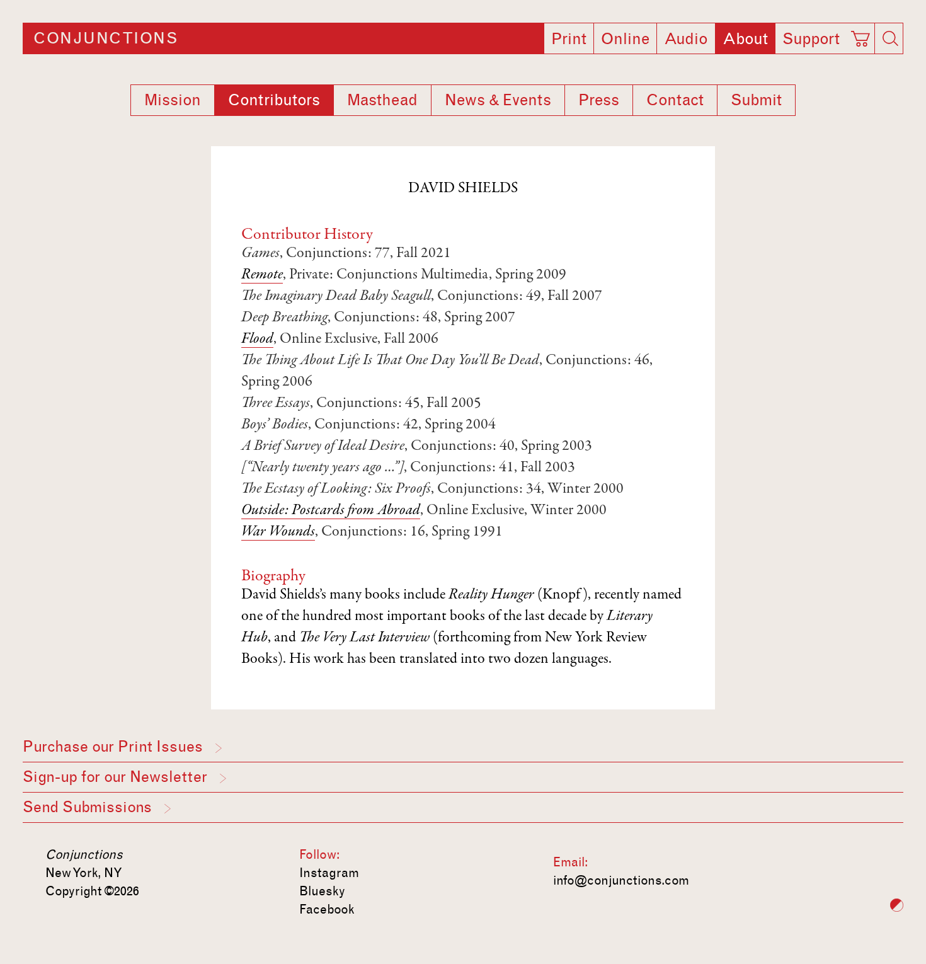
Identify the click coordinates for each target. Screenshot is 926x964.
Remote (262, 275)
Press (598, 100)
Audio (686, 39)
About (745, 39)
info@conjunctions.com (621, 880)
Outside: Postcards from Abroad (330, 511)
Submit (756, 100)
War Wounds (278, 532)
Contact (675, 100)
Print (568, 39)
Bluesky (322, 890)
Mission (172, 100)
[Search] (890, 38)
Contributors (274, 100)
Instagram (329, 872)
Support (811, 39)
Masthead (382, 100)
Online (625, 39)
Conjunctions (105, 38)
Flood (257, 339)
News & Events (498, 100)
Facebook (327, 909)
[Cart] (862, 34)
